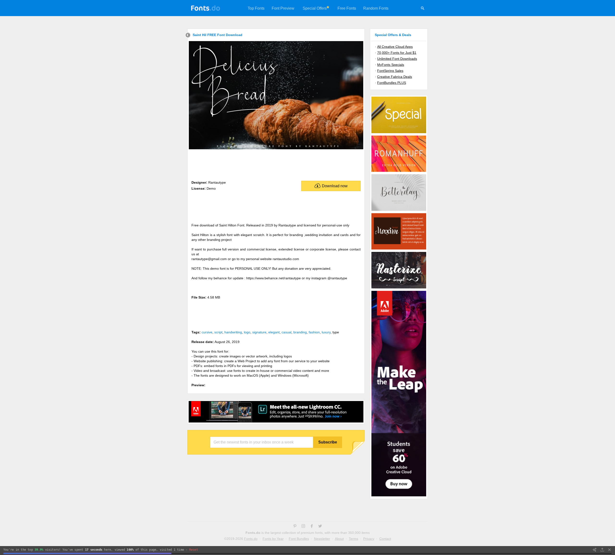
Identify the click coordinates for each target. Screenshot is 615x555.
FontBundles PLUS (391, 83)
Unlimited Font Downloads (397, 59)
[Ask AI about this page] (594, 549)
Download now (335, 186)
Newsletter (322, 539)
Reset (193, 549)
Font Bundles (299, 539)
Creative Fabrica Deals (394, 77)
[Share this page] (602, 549)
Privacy (368, 539)
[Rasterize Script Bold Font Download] (398, 288)
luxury (326, 332)
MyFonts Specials (390, 65)
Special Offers (315, 8)
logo (247, 332)
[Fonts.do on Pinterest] (295, 527)
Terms (353, 539)
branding (300, 332)
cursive (207, 332)
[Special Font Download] (398, 133)
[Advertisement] (276, 164)
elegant (274, 332)
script (218, 332)
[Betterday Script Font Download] (398, 210)
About (339, 539)
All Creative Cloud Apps (395, 47)
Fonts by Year (273, 539)
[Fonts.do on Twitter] (320, 527)
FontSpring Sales (390, 71)
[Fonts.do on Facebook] (312, 527)
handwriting (233, 332)
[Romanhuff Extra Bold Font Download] (398, 172)
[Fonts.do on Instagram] (303, 527)
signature (259, 332)
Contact (385, 539)
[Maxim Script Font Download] (398, 249)
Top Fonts (256, 8)
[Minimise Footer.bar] (609, 549)
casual (286, 332)
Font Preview (283, 8)
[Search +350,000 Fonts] (422, 9)
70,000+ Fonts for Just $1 (396, 53)
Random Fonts (375, 8)
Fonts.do (251, 539)
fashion (314, 332)
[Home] (188, 35)
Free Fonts (347, 8)
